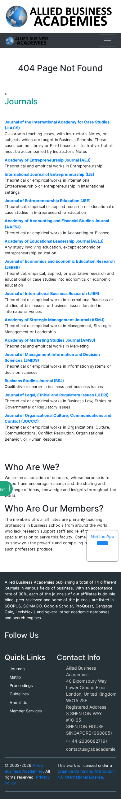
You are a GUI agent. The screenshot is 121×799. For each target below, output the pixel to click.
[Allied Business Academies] (59, 16)
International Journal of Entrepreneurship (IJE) (49, 174)
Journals (17, 669)
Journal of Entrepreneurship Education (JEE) (48, 200)
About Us (18, 702)
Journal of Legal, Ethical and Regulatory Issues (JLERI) (57, 395)
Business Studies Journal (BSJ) (34, 380)
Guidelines (19, 694)
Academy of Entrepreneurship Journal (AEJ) (48, 160)
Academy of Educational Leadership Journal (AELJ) (54, 241)
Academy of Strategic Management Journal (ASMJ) (55, 319)
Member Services (26, 711)
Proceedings (21, 685)
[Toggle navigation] (107, 40)
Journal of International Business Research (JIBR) (52, 293)
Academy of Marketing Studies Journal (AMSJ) (50, 340)
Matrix (15, 677)
